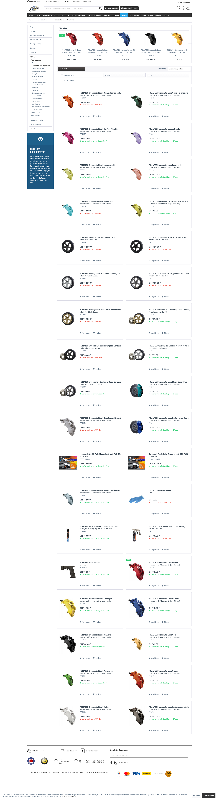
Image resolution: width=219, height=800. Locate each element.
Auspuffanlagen (35, 40)
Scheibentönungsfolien (39, 71)
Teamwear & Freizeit (37, 120)
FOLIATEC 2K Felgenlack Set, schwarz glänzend (168, 238)
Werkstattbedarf (35, 124)
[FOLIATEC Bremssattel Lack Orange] (136, 681)
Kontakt (64, 772)
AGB (81, 772)
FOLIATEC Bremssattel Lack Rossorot (71, 51)
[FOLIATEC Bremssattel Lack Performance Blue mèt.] (136, 428)
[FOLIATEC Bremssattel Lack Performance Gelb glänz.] (177, 40)
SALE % (32, 129)
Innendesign (35, 115)
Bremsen (33, 48)
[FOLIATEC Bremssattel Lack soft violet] (136, 139)
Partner (67, 2)
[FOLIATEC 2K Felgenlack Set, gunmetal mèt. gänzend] (136, 284)
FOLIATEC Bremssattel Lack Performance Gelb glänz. (177, 51)
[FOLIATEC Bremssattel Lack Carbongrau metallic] (136, 717)
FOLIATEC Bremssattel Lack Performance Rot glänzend (97, 51)
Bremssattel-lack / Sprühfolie (41, 65)
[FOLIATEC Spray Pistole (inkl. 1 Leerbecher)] (136, 537)
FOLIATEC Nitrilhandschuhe (160, 491)
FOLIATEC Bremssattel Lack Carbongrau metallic (169, 708)
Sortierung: (162, 69)
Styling (32, 56)
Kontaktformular (92, 751)
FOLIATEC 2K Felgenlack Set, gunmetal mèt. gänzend (169, 274)
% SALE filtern (69, 81)
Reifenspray (35, 87)
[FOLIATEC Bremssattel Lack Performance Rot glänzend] (98, 40)
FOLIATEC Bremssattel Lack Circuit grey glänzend (100, 419)
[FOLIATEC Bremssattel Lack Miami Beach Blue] (136, 392)
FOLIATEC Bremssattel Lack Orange (164, 672)
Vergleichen (86, 116)
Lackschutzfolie (37, 109)
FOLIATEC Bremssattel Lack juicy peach (165, 166)
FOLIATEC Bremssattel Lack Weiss (95, 708)
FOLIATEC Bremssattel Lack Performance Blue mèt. (169, 419)
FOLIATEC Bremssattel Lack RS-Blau (124, 51)
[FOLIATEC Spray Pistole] (68, 573)
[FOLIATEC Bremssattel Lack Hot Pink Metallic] (68, 139)
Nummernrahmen (37, 76)
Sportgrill (35, 90)
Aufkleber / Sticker (37, 98)
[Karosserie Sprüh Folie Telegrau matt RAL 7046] (136, 464)
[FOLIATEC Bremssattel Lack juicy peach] (136, 175)
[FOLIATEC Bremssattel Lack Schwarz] (151, 40)
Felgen (32, 27)
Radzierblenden (37, 101)
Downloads (87, 2)
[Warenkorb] (188, 8)
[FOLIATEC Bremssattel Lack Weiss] (68, 717)
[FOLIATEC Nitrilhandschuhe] (136, 500)
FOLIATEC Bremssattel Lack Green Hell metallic (168, 94)
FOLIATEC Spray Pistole (90, 563)
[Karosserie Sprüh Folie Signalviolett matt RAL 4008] (68, 464)
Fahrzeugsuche (112, 8)
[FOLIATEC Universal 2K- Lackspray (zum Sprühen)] (136, 320)
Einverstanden (209, 796)
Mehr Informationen (69, 796)
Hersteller (108, 75)
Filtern (64, 69)
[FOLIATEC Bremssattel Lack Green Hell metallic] (136, 103)
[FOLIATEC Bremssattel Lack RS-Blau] (124, 40)
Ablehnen (196, 796)
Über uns (62, 759)
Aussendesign (36, 60)
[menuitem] (73, 8)
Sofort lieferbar (69, 75)
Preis (150, 75)
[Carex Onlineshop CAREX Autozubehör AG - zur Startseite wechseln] (34, 9)
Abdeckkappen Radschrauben (41, 107)
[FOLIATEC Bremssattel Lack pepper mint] (68, 211)
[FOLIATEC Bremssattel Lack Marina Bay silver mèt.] (68, 500)
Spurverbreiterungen (37, 35)
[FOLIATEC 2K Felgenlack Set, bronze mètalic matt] (68, 320)
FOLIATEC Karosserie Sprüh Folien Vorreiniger (99, 527)
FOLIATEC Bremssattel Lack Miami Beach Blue (168, 383)
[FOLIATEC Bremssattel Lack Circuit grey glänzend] (68, 428)
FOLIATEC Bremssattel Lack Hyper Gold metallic (168, 202)
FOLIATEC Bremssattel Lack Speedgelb (96, 600)
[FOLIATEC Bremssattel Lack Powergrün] (68, 681)
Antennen (35, 63)
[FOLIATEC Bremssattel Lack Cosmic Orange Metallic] (68, 103)
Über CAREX (34, 772)
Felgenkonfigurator (130, 8)
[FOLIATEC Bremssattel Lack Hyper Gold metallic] (136, 211)
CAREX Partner (45, 772)
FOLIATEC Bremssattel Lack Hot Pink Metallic (98, 130)
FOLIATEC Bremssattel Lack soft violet (164, 130)
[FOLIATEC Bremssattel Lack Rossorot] (71, 40)
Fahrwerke (33, 31)
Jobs (61, 763)
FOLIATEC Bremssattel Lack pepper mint (96, 202)
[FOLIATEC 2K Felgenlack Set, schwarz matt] (68, 247)
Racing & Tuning (35, 44)
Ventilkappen (36, 104)
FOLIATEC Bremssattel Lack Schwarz (151, 51)
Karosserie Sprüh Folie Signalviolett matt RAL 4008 (101, 455)
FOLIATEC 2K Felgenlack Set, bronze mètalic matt (100, 311)
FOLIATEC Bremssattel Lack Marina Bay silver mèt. (101, 491)
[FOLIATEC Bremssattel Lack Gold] (136, 645)
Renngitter (35, 74)
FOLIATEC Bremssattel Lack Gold (164, 636)
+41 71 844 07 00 (38, 751)
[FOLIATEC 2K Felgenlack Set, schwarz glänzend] (136, 247)
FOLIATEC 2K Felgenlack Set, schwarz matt (98, 238)
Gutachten (76, 2)
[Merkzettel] (178, 8)
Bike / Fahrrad (36, 96)
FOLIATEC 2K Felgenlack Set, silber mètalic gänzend (101, 274)
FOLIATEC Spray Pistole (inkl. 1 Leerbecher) (167, 527)
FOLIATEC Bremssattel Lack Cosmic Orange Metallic (101, 94)
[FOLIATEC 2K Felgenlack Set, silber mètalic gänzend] (68, 284)
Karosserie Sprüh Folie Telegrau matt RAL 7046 (168, 455)
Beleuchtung (35, 112)
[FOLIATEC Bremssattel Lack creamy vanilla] (68, 175)
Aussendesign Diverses (39, 82)
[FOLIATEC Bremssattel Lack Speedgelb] (68, 609)
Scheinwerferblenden (38, 93)
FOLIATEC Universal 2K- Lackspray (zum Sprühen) (169, 311)
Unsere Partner (64, 761)
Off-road (34, 79)
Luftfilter (33, 52)
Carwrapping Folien (38, 68)
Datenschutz (74, 772)
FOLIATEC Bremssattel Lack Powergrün (96, 672)
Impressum (56, 772)
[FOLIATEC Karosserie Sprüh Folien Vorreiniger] (68, 537)
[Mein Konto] (183, 8)
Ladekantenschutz (37, 85)
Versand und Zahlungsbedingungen (97, 772)
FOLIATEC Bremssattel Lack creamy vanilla (98, 166)
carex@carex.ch (53, 2)
